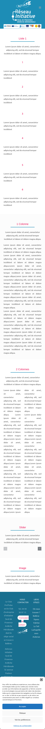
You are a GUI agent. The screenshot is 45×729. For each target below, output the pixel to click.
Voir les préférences (22, 720)
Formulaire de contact (23, 621)
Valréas (36, 622)
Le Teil (36, 626)
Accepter (22, 706)
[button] (41, 679)
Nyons (36, 619)
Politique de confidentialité (23, 726)
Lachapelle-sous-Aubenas (36, 633)
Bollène (36, 616)
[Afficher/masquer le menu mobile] (40, 7)
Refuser (22, 713)
